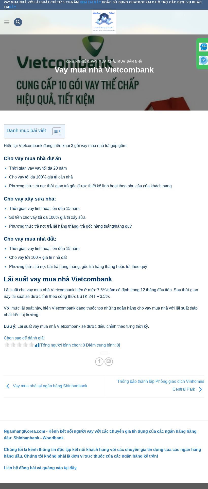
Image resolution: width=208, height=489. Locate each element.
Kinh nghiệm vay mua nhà (90, 61)
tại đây (70, 468)
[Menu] (7, 22)
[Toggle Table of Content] (54, 131)
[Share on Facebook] (99, 361)
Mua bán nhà (129, 61)
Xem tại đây (90, 2)
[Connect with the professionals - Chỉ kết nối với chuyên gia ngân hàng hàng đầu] (104, 22)
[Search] (18, 22)
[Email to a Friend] (109, 361)
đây (12, 7)
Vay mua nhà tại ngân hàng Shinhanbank (49, 386)
